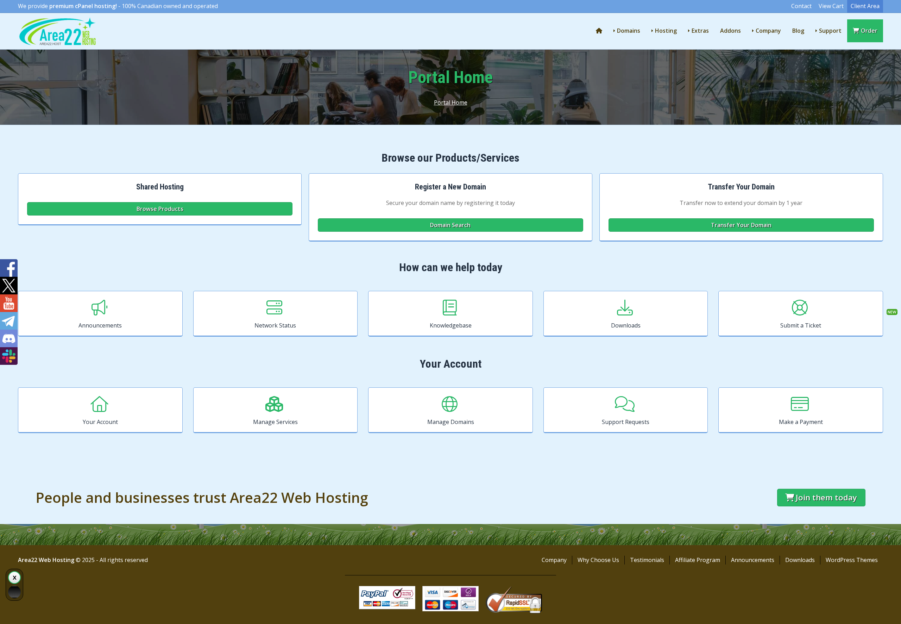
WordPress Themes (852, 560)
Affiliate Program (697, 560)
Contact (801, 6)
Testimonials (647, 560)
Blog (798, 31)
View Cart (831, 6)
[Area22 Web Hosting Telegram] (9, 321)
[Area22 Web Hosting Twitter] (9, 285)
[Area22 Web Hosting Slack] (9, 356)
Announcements (100, 325)
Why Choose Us (598, 560)
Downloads (626, 325)
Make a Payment (801, 422)
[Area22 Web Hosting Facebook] (9, 268)
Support (830, 31)
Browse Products (160, 209)
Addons (730, 31)
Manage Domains (450, 422)
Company (768, 31)
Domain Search (450, 225)
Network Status (275, 325)
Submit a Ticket (800, 325)
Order (869, 31)
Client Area (865, 6)
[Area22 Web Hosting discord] (9, 338)
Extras (700, 31)
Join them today (826, 497)
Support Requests (625, 422)
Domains (628, 31)
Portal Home (450, 102)
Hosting (666, 31)
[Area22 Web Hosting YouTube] (9, 303)
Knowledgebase (451, 325)
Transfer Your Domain (741, 225)
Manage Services (275, 422)
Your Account (100, 422)
